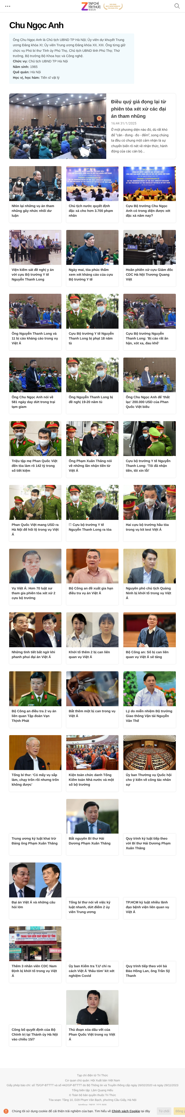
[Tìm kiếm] (177, 6)
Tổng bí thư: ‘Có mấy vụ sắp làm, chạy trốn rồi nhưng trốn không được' (35, 779)
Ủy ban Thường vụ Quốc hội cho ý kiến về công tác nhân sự (149, 779)
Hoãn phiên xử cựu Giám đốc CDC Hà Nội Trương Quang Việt (149, 274)
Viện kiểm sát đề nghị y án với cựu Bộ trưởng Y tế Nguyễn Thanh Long (33, 274)
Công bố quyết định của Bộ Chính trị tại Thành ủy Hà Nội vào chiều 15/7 (35, 1034)
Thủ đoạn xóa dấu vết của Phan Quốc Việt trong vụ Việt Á (92, 1034)
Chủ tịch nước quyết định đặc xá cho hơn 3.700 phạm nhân (91, 210)
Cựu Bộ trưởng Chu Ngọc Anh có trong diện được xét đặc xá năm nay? (148, 210)
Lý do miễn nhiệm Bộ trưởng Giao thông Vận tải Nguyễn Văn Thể (149, 716)
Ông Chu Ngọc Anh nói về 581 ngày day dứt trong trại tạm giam (33, 402)
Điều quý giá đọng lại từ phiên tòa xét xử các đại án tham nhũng (138, 109)
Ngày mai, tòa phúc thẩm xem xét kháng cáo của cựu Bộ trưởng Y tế (91, 274)
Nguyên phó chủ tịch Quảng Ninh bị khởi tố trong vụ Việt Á (148, 593)
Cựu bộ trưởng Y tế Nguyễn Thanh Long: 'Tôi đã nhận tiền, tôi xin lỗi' (148, 465)
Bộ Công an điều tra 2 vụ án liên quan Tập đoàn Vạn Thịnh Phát (34, 716)
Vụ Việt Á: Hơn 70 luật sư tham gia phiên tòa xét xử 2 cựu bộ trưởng (33, 593)
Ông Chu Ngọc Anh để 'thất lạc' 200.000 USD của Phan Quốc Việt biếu (148, 402)
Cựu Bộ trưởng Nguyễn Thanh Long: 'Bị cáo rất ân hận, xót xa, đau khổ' (147, 338)
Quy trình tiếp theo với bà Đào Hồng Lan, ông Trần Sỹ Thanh (148, 971)
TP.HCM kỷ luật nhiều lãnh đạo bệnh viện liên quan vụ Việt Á (147, 907)
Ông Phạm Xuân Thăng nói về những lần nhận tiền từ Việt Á (90, 465)
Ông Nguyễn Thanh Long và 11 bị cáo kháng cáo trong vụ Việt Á (35, 338)
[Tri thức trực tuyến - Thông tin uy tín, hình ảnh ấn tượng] (102, 6)
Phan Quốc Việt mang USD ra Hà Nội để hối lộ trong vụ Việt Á (35, 529)
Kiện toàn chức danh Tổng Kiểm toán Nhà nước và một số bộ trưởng (91, 779)
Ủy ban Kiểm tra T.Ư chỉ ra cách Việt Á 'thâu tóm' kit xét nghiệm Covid (91, 971)
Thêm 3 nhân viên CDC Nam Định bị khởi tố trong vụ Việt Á (34, 971)
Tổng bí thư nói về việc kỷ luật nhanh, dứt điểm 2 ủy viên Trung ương (89, 907)
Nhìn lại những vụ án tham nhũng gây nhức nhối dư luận (33, 210)
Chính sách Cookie (126, 1111)
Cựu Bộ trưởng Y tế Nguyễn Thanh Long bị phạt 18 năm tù (91, 338)
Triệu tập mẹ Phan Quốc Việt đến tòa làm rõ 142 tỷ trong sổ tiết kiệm (34, 465)
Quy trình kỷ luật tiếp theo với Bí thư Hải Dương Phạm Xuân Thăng (148, 843)
